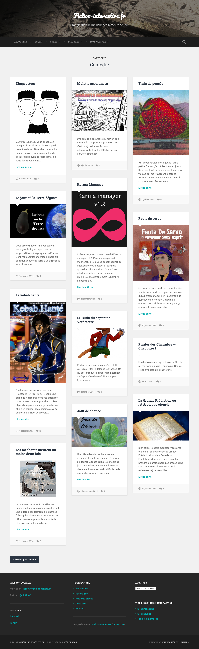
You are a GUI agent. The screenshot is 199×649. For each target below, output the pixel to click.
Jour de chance (89, 411)
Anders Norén (170, 642)
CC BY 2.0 (118, 624)
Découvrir (20, 41)
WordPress (70, 642)
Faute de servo (149, 218)
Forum (13, 622)
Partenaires (81, 593)
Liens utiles (81, 588)
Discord (14, 616)
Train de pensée (150, 83)
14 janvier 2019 (26, 276)
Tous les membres (147, 618)
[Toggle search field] (184, 42)
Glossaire (80, 603)
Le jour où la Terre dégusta (37, 197)
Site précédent (145, 608)
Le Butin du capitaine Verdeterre (93, 320)
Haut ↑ (185, 642)
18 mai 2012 (147, 381)
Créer (53, 41)
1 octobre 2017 (26, 431)
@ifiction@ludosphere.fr (37, 588)
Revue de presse (84, 598)
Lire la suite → (24, 167)
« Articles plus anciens (24, 559)
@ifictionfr (25, 595)
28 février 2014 (88, 392)
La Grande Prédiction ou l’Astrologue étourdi (157, 402)
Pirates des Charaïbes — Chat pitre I (157, 346)
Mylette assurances (92, 83)
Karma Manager (90, 184)
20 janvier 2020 (88, 299)
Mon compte (98, 41)
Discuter (73, 41)
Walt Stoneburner (101, 624)
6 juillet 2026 (25, 179)
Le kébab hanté (27, 295)
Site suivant (144, 613)
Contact (79, 608)
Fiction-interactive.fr (99, 15)
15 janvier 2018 (149, 325)
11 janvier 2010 (26, 541)
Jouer (38, 41)
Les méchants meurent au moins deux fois (36, 452)
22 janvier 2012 (149, 488)
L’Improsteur (26, 83)
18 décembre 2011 (89, 491)
